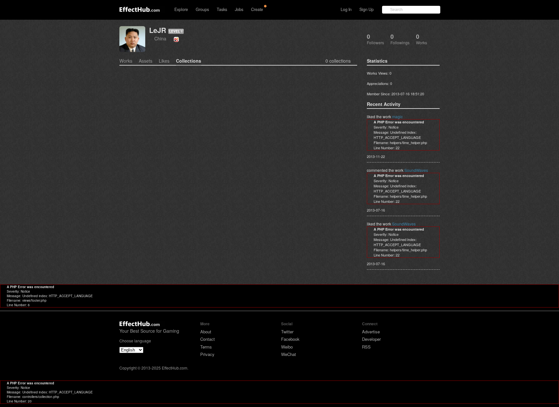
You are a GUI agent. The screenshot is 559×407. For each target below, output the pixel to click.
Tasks (222, 9)
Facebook (290, 339)
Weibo (287, 347)
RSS (366, 347)
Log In (346, 9)
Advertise (371, 332)
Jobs (239, 9)
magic (397, 116)
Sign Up (366, 9)
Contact (207, 339)
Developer (371, 339)
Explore (181, 9)
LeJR (157, 30)
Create (257, 9)
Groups (202, 9)
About (205, 332)
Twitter (287, 332)
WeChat (288, 354)
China (160, 38)
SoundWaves (416, 170)
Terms (206, 347)
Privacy (207, 354)
